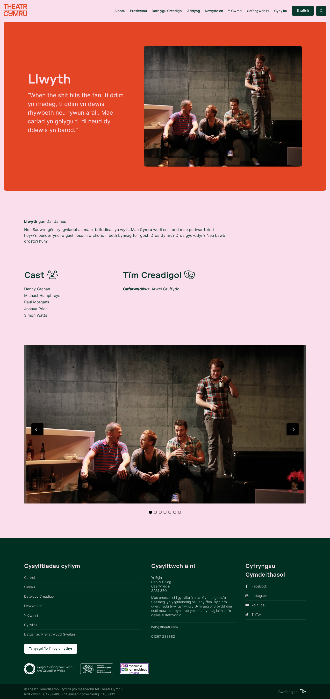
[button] (150, 512)
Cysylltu (280, 11)
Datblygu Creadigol (167, 11)
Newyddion (214, 11)
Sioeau (120, 11)
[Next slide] (293, 429)
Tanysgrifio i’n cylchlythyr (50, 648)
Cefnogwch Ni (258, 11)
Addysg (193, 11)
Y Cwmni (235, 11)
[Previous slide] (37, 429)
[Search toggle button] (321, 11)
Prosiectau (138, 11)
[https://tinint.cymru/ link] (303, 691)
